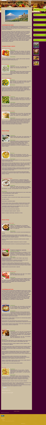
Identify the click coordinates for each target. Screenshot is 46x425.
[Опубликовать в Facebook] (5, 387)
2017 (2, 419)
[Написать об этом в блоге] (4, 387)
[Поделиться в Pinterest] (6, 387)
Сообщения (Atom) (7, 412)
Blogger (24, 423)
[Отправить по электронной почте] (3, 387)
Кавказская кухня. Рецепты (19, 3)
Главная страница (16, 411)
